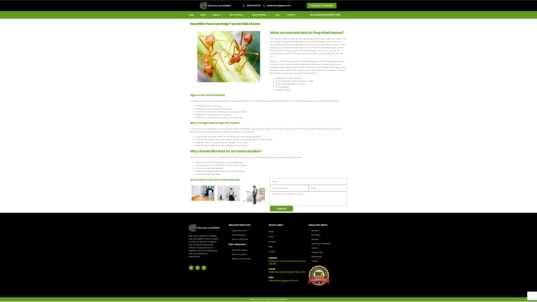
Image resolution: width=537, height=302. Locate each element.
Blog (278, 15)
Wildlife (216, 15)
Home (191, 15)
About (203, 15)
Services (272, 241)
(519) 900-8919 (277, 272)
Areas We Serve (259, 15)
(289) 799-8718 (296, 272)
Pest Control (236, 15)
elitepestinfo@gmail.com (283, 280)
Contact (291, 15)
